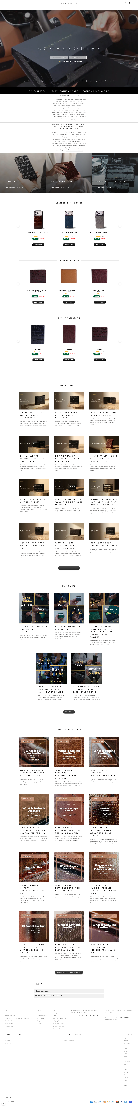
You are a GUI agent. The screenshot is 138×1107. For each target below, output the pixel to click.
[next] (120, 226)
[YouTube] (86, 1016)
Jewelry (7, 1038)
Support (39, 1023)
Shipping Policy (57, 1021)
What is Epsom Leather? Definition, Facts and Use (68, 888)
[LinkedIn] (93, 1016)
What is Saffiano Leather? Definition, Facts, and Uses (68, 947)
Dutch (125, 1053)
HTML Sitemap (9, 1023)
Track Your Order (57, 1029)
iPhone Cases (77, 57)
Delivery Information (58, 1026)
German (126, 1046)
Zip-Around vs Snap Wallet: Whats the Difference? (32, 415)
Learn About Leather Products (69, 972)
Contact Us (56, 1010)
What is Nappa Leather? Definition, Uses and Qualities (68, 830)
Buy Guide (69, 711)
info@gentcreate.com (111, 1019)
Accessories (40, 1018)
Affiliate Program (10, 1015)
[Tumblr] (97, 1016)
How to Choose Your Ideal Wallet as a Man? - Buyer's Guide (50, 689)
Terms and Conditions (59, 1023)
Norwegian (127, 1061)
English (7, 3)
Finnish (126, 1064)
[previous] (18, 226)
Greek (125, 1069)
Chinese (126, 1075)
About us (7, 1013)
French (126, 1051)
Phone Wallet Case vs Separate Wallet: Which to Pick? (103, 458)
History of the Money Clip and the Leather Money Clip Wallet (103, 502)
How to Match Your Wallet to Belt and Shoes (32, 545)
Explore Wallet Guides (69, 568)
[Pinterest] (82, 1016)
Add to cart (38, 244)
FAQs (54, 1015)
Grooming (8, 1043)
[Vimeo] (90, 1016)
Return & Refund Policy (59, 1018)
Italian (125, 1048)
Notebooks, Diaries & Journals (72, 1038)
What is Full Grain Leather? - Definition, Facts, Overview (33, 772)
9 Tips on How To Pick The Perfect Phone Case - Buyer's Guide (86, 689)
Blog (6, 1010)
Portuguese (127, 1043)
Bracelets (7, 1040)
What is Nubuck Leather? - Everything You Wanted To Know (33, 830)
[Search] (129, 3)
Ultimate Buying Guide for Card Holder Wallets (34, 629)
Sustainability (9, 1021)
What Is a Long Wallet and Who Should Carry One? (67, 545)
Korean (126, 1072)
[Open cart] (133, 3)
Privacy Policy (57, 1013)
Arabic (125, 1067)
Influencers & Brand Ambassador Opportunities (18, 1018)
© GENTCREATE (11, 1101)
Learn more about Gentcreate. (74, 150)
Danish (126, 1059)
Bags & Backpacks (42, 1015)
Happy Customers (69, 1040)
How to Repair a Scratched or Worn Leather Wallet (67, 458)
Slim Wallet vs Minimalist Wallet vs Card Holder (33, 458)
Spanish (126, 1040)
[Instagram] (79, 1016)
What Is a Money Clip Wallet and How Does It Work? (68, 502)
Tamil (125, 1085)
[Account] (125, 3)
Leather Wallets (59, 57)
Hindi (125, 1082)
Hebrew (126, 1080)
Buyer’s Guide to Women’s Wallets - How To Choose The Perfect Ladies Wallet (102, 632)
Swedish (126, 1056)
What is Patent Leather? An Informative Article (102, 772)
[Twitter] (75, 1016)
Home (38, 1010)
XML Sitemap (9, 1026)
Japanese (126, 1077)
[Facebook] (71, 1016)
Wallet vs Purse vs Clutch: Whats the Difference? (67, 415)
